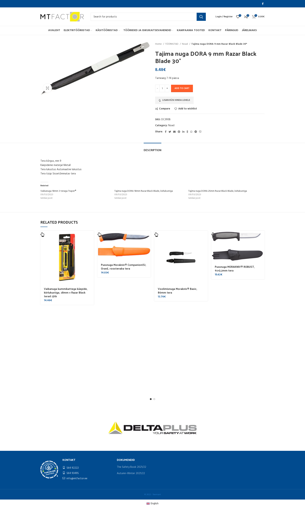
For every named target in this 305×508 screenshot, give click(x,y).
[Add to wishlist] (91, 260)
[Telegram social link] (195, 131)
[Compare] (91, 252)
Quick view (91, 244)
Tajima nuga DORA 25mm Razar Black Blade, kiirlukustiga (217, 191)
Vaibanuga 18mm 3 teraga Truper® (58, 191)
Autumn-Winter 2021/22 (131, 473)
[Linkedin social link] (183, 131)
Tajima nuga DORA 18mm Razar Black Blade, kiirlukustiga (143, 191)
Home (158, 44)
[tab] (152, 148)
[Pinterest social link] (179, 131)
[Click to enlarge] (47, 88)
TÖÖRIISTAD (172, 44)
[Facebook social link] (263, 3)
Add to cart (182, 88)
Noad (185, 44)
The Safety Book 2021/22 (131, 467)
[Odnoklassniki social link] (187, 131)
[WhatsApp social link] (191, 131)
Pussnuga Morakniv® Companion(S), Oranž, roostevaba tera (123, 266)
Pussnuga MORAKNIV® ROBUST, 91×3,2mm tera (235, 268)
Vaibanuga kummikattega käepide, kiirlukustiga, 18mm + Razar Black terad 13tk (66, 292)
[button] (91, 236)
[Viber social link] (200, 131)
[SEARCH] (201, 17)
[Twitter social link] (170, 131)
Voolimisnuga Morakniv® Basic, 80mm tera (177, 290)
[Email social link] (174, 131)
